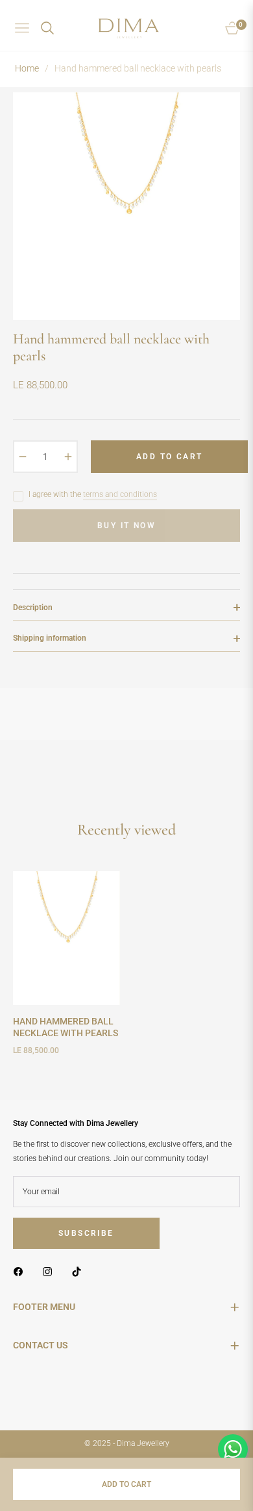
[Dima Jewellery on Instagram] (50, 1271)
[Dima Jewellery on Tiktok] (79, 1271)
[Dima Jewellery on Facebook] (21, 1271)
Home (27, 68)
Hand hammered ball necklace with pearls (65, 1027)
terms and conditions (120, 494)
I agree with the (93, 494)
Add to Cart (126, 1484)
